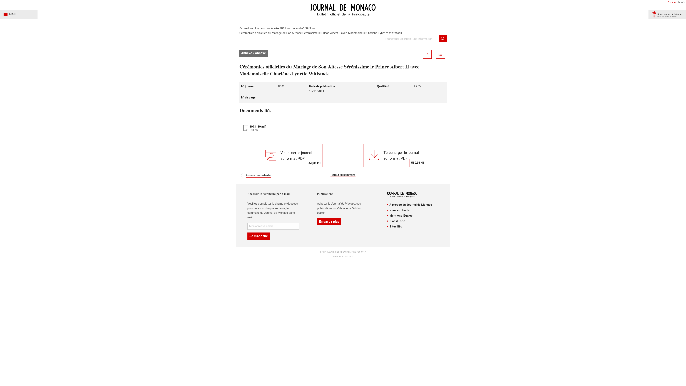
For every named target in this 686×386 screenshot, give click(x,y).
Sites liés (395, 226)
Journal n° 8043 (302, 28)
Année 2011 (279, 28)
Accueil (244, 28)
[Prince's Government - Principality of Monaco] (667, 14)
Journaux (260, 28)
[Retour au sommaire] (440, 54)
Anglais (681, 2)
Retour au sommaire (343, 175)
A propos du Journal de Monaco (410, 204)
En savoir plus (329, 221)
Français (672, 2)
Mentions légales (400, 215)
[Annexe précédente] (427, 54)
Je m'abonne (258, 236)
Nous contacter (400, 210)
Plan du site (397, 221)
